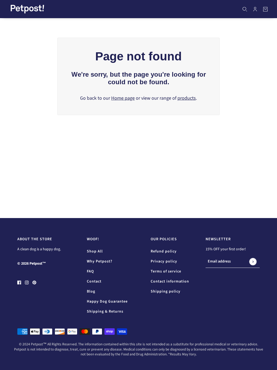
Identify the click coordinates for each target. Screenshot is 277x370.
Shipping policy (165, 291)
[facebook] (19, 282)
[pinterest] (34, 282)
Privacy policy (164, 261)
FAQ (90, 271)
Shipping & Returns (105, 311)
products (186, 98)
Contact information (170, 281)
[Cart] (265, 9)
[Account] (255, 9)
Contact (94, 281)
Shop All (95, 251)
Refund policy (164, 251)
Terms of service (166, 271)
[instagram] (27, 282)
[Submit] (252, 261)
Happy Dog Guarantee (107, 301)
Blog (91, 291)
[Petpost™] (27, 9)
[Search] (245, 9)
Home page (123, 98)
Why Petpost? (99, 261)
